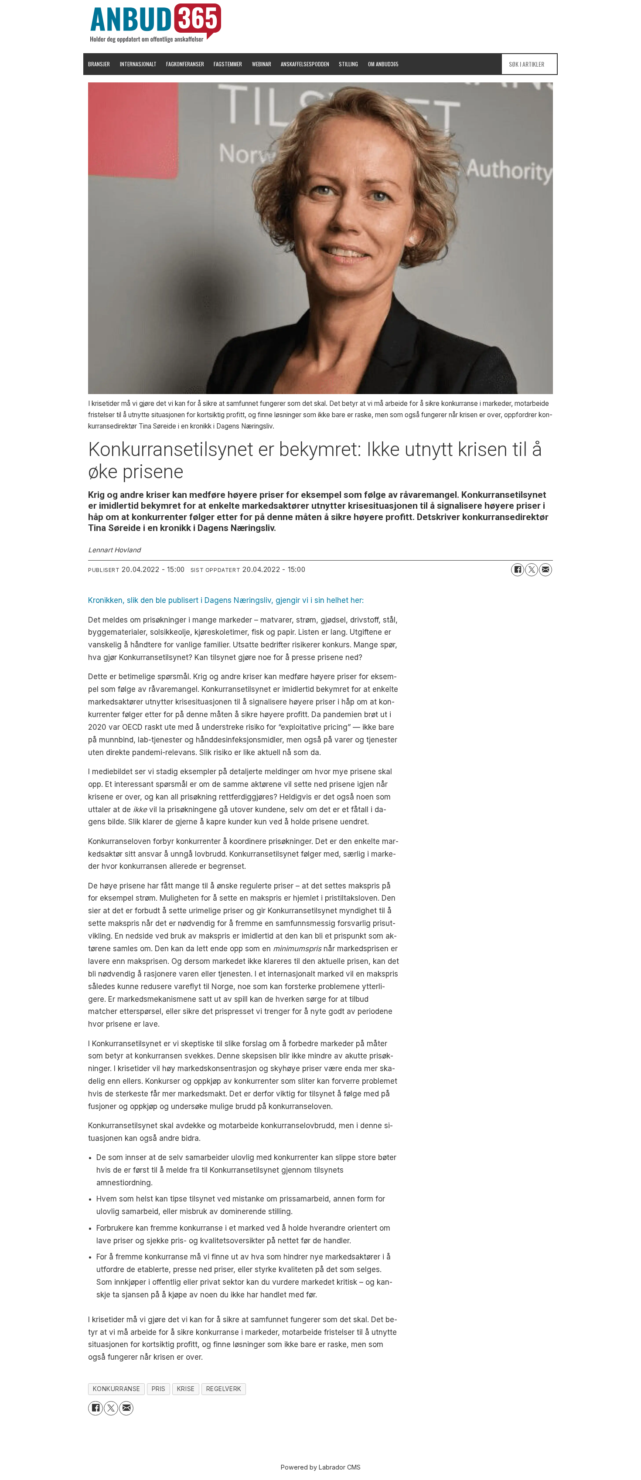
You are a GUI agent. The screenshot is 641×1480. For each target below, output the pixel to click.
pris (159, 1388)
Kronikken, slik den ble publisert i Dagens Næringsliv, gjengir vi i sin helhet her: (226, 600)
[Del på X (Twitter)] (531, 569)
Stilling (348, 64)
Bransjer (99, 64)
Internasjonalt (138, 64)
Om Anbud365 (383, 64)
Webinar (261, 64)
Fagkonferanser (185, 64)
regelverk (224, 1388)
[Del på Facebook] (517, 569)
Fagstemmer (228, 64)
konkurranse (116, 1388)
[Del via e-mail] (545, 569)
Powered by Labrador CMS (321, 1467)
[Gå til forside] (155, 23)
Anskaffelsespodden (305, 64)
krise (186, 1388)
